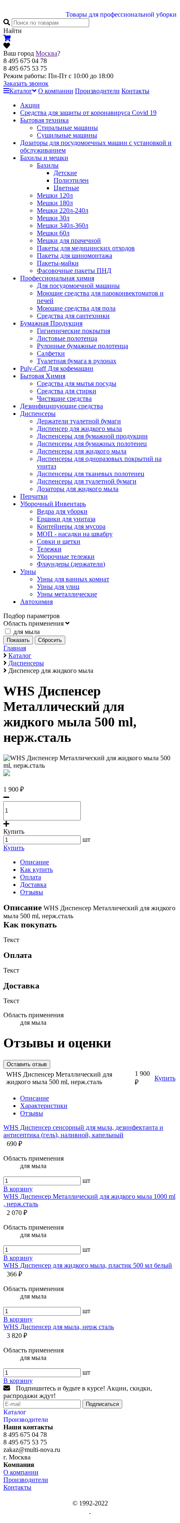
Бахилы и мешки (44, 157)
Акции (30, 105)
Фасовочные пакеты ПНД (74, 270)
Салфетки (51, 353)
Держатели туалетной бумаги (79, 421)
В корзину (18, 1188)
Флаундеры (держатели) (71, 564)
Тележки (49, 549)
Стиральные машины (67, 127)
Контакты (135, 90)
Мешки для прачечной (69, 240)
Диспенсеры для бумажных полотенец (92, 443)
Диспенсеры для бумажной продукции (92, 436)
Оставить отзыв (27, 1064)
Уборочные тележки (66, 556)
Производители (97, 90)
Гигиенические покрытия (73, 330)
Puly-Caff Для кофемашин (56, 368)
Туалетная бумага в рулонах (76, 360)
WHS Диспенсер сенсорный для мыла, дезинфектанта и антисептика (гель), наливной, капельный (83, 1131)
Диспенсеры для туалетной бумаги (86, 481)
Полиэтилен (71, 180)
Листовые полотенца (67, 338)
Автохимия (36, 601)
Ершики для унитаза (66, 518)
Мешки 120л (55, 195)
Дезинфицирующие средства (61, 406)
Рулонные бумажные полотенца (82, 345)
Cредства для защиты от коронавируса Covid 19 (88, 112)
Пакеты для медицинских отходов (86, 248)
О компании (55, 90)
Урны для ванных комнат (73, 579)
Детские (65, 172)
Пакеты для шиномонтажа (74, 255)
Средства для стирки (66, 391)
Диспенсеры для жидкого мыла (81, 451)
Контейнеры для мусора (71, 526)
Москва (46, 53)
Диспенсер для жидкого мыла (79, 428)
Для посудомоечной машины (78, 285)
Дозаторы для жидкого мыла (77, 488)
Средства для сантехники (73, 315)
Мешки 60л (53, 233)
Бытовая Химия (42, 375)
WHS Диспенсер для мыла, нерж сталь (58, 1326)
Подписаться (102, 1404)
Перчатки (34, 496)
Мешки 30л (53, 218)
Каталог (20, 90)
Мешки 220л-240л (62, 210)
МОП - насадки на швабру (75, 533)
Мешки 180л (55, 202)
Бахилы (48, 165)
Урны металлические (67, 594)
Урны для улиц (58, 586)
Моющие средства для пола (76, 308)
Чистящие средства (64, 398)
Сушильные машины (67, 135)
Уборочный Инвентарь (53, 503)
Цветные (66, 187)
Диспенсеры (38, 413)
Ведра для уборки (62, 511)
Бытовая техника (44, 120)
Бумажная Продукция (51, 323)
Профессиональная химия (57, 278)
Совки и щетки (58, 541)
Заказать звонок (26, 83)
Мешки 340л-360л (62, 225)
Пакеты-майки (58, 263)
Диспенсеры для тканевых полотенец (90, 473)
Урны (28, 571)
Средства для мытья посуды (76, 383)
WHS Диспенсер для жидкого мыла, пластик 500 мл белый (87, 1265)
